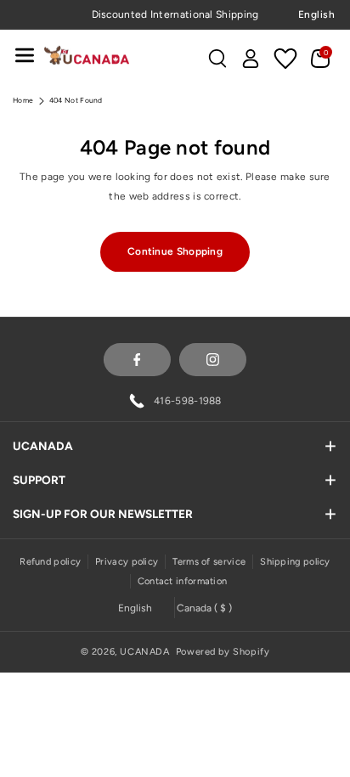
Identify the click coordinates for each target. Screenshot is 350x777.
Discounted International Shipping (175, 14)
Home (23, 100)
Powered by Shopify (223, 651)
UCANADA (144, 651)
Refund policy (50, 561)
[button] (24, 54)
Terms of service (209, 561)
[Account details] (251, 58)
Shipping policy (295, 561)
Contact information (183, 581)
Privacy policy (126, 561)
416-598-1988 (188, 401)
